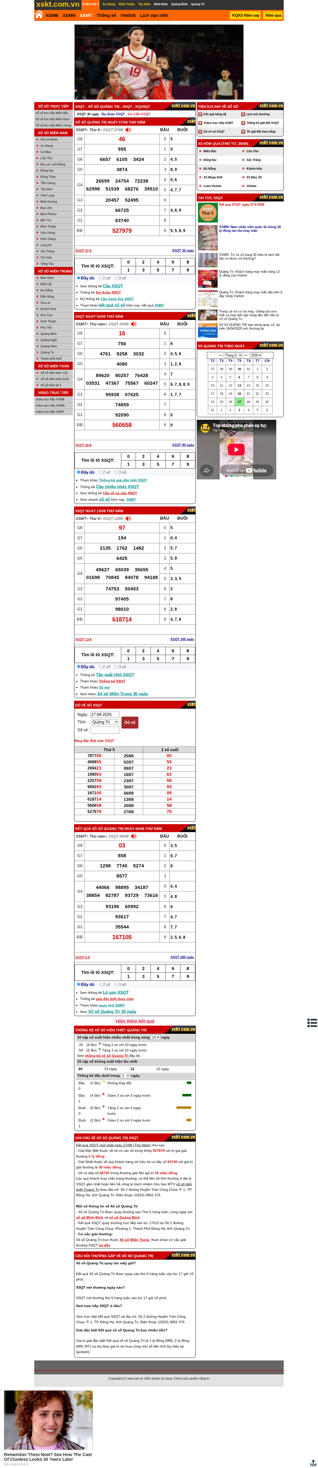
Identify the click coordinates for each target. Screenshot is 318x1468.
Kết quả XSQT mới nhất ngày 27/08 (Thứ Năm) (113, 1145)
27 (239, 402)
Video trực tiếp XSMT (50, 412)
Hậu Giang (47, 232)
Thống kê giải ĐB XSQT (262, 123)
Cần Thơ (46, 158)
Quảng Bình (48, 334)
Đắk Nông (47, 296)
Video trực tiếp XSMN (50, 405)
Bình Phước (48, 214)
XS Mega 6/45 (213, 177)
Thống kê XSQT (112, 681)
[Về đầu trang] (313, 1463)
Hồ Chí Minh (48, 139)
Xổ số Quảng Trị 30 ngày (112, 1011)
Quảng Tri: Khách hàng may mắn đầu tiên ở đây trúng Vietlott (250, 294)
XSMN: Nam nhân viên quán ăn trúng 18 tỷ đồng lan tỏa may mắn (250, 228)
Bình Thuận (48, 226)
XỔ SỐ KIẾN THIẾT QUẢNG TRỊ (121, 1030)
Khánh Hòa (48, 309)
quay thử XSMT (112, 1005)
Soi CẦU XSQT (138, 114)
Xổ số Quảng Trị (91, 122)
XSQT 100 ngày (182, 639)
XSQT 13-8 (83, 639)
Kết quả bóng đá (214, 114)
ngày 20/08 (96, 316)
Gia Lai (45, 303)
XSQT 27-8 (83, 251)
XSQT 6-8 (82, 957)
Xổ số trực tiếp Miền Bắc (52, 113)
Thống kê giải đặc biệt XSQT (123, 480)
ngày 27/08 (118, 122)
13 (239, 385)
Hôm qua (273, 15)
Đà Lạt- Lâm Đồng (52, 164)
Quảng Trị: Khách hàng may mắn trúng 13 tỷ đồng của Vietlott (249, 273)
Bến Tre (45, 220)
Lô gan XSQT (116, 992)
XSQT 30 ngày (88, 114)
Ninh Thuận (48, 321)
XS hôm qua (209, 144)
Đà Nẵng (46, 290)
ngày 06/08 (134, 829)
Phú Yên (46, 327)
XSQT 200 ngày (182, 957)
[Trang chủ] (38, 14)
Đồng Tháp (48, 177)
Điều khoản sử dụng (158, 1378)
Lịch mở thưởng (258, 114)
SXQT (80, 511)
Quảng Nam (48, 346)
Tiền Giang (47, 183)
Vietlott (251, 186)
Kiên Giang (48, 239)
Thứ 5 (94, 130)
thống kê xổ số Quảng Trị (107, 1056)
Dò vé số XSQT (88, 705)
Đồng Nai (46, 170)
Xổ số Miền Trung (134, 1240)
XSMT (86, 15)
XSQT (80, 316)
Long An (46, 245)
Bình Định (47, 278)
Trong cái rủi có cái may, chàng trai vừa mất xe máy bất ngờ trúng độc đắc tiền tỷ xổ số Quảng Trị (249, 315)
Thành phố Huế (51, 358)
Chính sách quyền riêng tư (191, 1378)
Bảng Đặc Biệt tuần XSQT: (95, 741)
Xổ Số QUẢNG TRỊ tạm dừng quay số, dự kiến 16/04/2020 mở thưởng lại (249, 326)
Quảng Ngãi (48, 340)
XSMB (51, 15)
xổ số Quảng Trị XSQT (117, 1138)
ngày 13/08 (96, 511)
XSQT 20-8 (83, 445)
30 (239, 369)
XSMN (69, 15)
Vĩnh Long (47, 195)
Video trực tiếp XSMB (50, 399)
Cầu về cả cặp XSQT (120, 493)
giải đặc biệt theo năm (115, 999)
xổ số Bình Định (89, 1217)
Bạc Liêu (46, 208)
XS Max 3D (254, 177)
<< (220, 355)
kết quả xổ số (112, 305)
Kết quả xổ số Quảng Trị (99, 829)
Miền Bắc (210, 151)
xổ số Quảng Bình (124, 1217)
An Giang (46, 146)
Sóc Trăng (47, 251)
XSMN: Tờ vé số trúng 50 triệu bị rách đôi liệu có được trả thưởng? (249, 256)
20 (239, 393)
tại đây (104, 1245)
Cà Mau (45, 152)
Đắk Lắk (46, 284)
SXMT (131, 500)
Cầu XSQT (113, 286)
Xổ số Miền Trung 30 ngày (122, 694)
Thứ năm (97, 324)
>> (245, 355)
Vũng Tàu (47, 264)
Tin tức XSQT (210, 198)
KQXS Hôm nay (245, 15)
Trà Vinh (46, 257)
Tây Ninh (46, 189)
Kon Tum (46, 315)
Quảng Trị (47, 352)
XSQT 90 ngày (183, 445)
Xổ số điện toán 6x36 (54, 379)
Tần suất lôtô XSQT (115, 674)
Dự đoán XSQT (113, 114)
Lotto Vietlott (212, 186)
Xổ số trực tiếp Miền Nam (53, 119)
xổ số (104, 499)
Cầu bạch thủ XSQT (117, 299)
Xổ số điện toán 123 (54, 373)
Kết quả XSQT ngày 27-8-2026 (241, 204)
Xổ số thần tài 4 (50, 385)
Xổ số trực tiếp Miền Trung (53, 125)
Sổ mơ (104, 687)
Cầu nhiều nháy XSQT (117, 486)
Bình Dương (48, 201)
